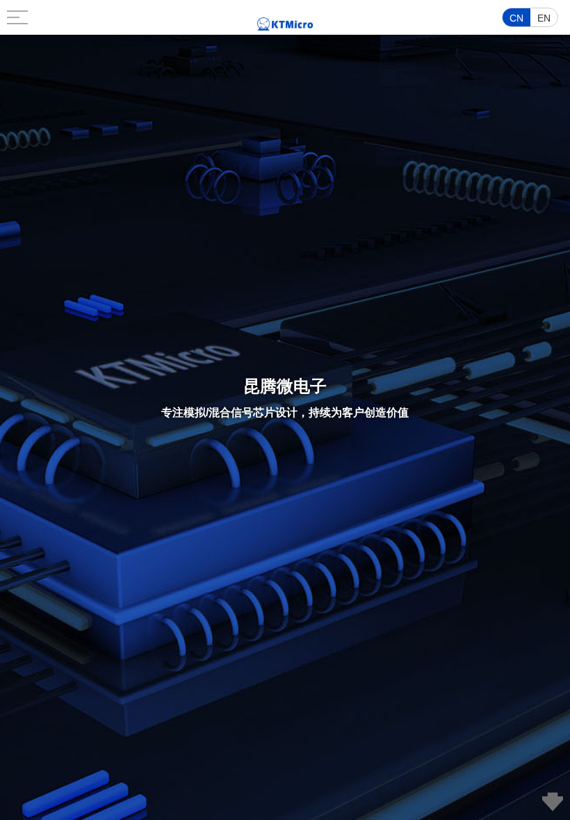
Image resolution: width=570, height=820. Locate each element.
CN (516, 18)
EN (544, 18)
